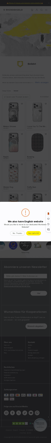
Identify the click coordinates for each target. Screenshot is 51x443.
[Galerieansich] (48, 213)
